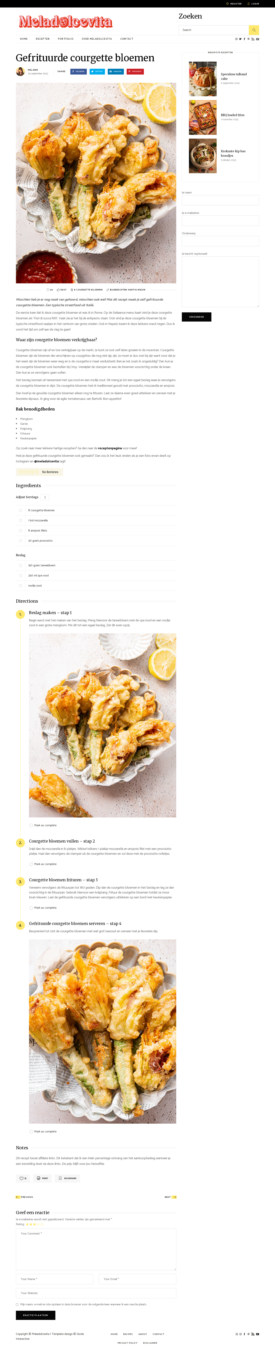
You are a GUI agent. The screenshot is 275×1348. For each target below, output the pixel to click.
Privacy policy (128, 1343)
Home (114, 1334)
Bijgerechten (119, 290)
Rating (20, 1224)
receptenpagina (110, 448)
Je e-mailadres (190, 213)
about (142, 1334)
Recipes (128, 1334)
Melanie (33, 70)
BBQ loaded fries (233, 115)
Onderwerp (189, 233)
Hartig (133, 290)
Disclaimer (150, 1343)
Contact (158, 1334)
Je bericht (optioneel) (194, 254)
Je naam (187, 192)
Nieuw (142, 290)
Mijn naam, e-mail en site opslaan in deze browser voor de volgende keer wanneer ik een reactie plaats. (83, 1304)
